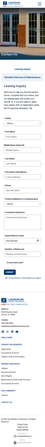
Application (6, 349)
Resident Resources (10, 364)
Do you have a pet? (15, 262)
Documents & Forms (10, 353)
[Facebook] (2, 332)
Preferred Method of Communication (21, 199)
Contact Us (6, 402)
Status (7, 118)
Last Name (9, 159)
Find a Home (6, 338)
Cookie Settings (22, 430)
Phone (7, 185)
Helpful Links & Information (13, 357)
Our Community (8, 391)
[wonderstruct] (23, 436)
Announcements (8, 372)
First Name (9, 132)
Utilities (4, 368)
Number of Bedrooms (14, 249)
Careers (4, 395)
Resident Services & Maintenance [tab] (22, 77)
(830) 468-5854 (7, 323)
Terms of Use (22, 427)
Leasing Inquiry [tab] (22, 69)
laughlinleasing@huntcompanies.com (15, 326)
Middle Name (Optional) (14, 145)
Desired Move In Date (14, 236)
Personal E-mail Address (15, 172)
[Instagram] (7, 332)
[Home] (13, 4)
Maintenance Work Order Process (15, 380)
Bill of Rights (6, 376)
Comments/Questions (14, 212)
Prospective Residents (11, 345)
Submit (10, 272)
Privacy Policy (22, 424)
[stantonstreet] (23, 442)
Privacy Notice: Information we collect (24, 278)
